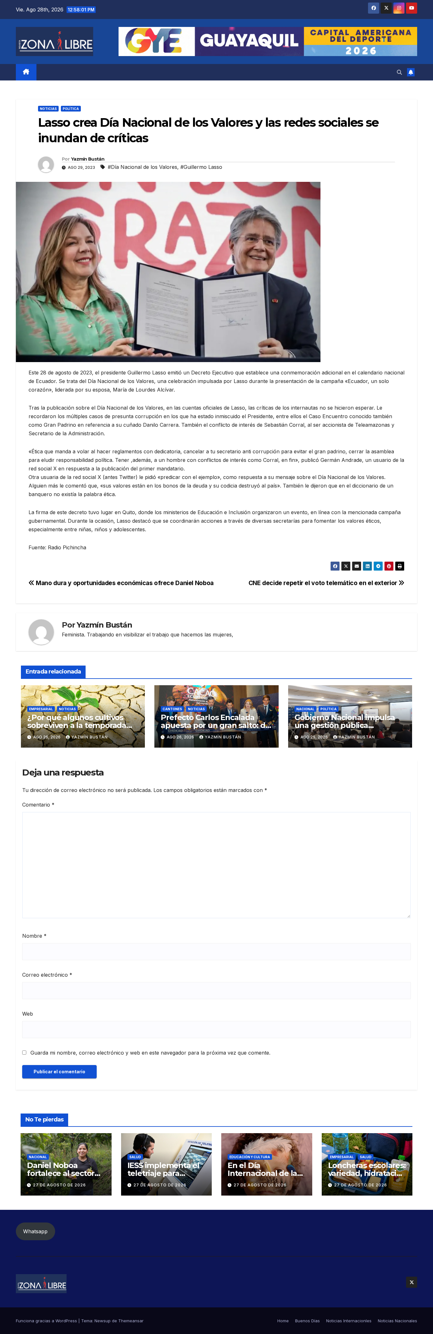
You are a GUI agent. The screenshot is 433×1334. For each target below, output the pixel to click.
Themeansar (131, 1320)
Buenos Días (307, 1320)
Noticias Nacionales (397, 1320)
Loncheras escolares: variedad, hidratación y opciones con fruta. (367, 1173)
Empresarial (41, 709)
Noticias (48, 109)
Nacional (305, 709)
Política (71, 109)
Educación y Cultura (249, 1157)
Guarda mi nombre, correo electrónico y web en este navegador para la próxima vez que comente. (150, 1053)
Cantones (172, 709)
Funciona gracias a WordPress (47, 1320)
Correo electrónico (47, 975)
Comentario (38, 804)
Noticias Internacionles (349, 1320)
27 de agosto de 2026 (59, 1185)
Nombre (34, 936)
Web (27, 1014)
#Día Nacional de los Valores (142, 167)
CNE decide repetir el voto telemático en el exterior (324, 583)
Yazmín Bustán (87, 159)
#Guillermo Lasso (201, 167)
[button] (399, 72)
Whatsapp (35, 1231)
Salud (135, 1157)
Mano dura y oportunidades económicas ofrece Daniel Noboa (124, 583)
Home (283, 1320)
